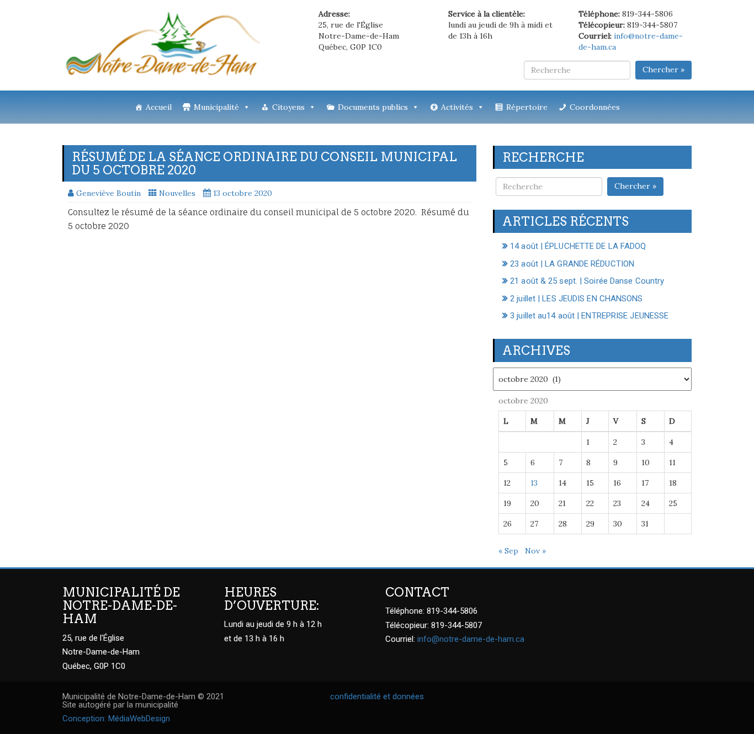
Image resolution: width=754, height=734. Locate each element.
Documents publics (373, 107)
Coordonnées (595, 107)
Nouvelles (177, 193)
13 (534, 483)
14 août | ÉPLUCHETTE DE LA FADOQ (578, 246)
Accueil (159, 107)
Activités (457, 107)
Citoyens (288, 107)
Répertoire (527, 107)
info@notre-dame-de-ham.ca (470, 639)
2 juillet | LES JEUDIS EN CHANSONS (576, 299)
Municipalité (216, 107)
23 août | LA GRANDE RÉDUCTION (572, 264)
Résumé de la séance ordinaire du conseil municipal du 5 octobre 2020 (264, 163)
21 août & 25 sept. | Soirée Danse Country (587, 281)
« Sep (508, 551)
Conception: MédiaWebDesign (116, 719)
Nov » (535, 551)
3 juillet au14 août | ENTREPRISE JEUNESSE (589, 316)
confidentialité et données (377, 696)
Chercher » (663, 70)
